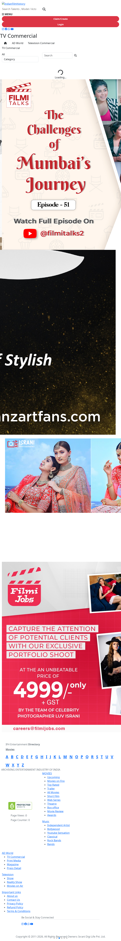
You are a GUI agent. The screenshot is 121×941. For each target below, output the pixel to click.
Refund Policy (15, 907)
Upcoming (53, 777)
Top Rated (53, 785)
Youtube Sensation (58, 833)
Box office (53, 807)
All (3, 54)
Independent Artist (58, 825)
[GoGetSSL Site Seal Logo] (20, 805)
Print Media (14, 860)
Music (45, 821)
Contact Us (13, 900)
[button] (60, 14)
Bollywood (53, 829)
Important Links (11, 892)
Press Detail (14, 868)
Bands (51, 844)
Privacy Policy (15, 903)
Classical (52, 836)
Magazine (13, 864)
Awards (51, 815)
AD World (17, 43)
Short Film (53, 796)
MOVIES (47, 773)
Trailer (51, 788)
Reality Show (14, 882)
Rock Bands (54, 840)
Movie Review (55, 811)
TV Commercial (16, 857)
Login (61, 24)
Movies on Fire (56, 781)
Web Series (53, 800)
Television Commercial (41, 43)
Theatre (52, 803)
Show (10, 878)
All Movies (53, 792)
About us (12, 896)
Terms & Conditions (18, 911)
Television (8, 874)
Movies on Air (15, 886)
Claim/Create (60, 18)
